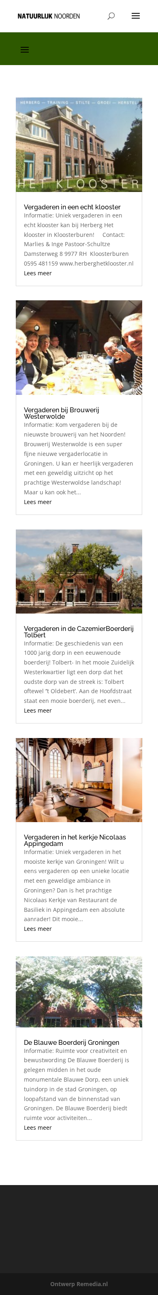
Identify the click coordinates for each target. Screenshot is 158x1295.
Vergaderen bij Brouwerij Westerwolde (61, 413)
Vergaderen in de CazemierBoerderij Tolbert (79, 632)
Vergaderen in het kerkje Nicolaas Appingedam (75, 840)
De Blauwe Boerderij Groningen (71, 1042)
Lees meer (38, 273)
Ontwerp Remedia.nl (79, 1284)
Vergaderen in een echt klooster (72, 207)
